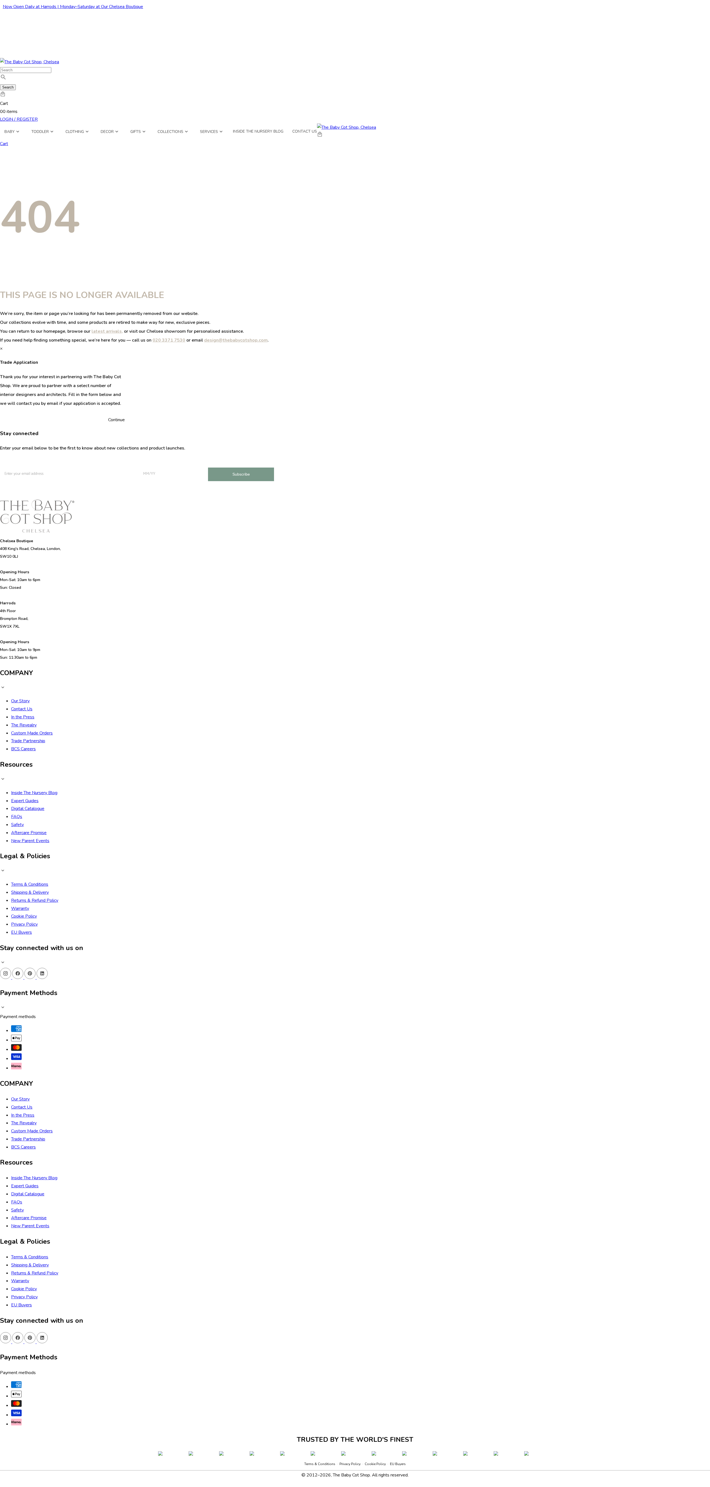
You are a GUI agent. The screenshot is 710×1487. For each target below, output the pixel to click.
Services (209, 131)
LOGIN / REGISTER (19, 119)
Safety (17, 825)
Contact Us (304, 131)
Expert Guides (25, 801)
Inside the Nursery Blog (258, 131)
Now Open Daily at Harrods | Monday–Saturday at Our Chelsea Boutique (73, 7)
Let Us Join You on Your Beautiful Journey (33, 461)
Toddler (40, 131)
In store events (94, 491)
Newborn (90, 471)
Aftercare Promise (29, 833)
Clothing (74, 131)
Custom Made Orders (32, 733)
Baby (9, 131)
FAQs (16, 817)
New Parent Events (30, 841)
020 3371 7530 (169, 340)
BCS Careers (23, 749)
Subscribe (241, 474)
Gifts (135, 131)
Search (8, 87)
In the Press (22, 717)
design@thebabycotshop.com (236, 340)
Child (87, 481)
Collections (170, 131)
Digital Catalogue (27, 809)
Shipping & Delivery (30, 892)
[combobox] (25, 70)
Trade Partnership (28, 741)
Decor (107, 131)
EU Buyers (21, 932)
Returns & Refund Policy (34, 900)
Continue (116, 420)
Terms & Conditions (29, 884)
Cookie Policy (24, 916)
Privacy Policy (24, 924)
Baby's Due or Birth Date (158, 461)
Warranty (20, 908)
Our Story (20, 701)
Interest (79, 463)
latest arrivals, (107, 331)
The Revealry (24, 725)
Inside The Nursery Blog (34, 793)
